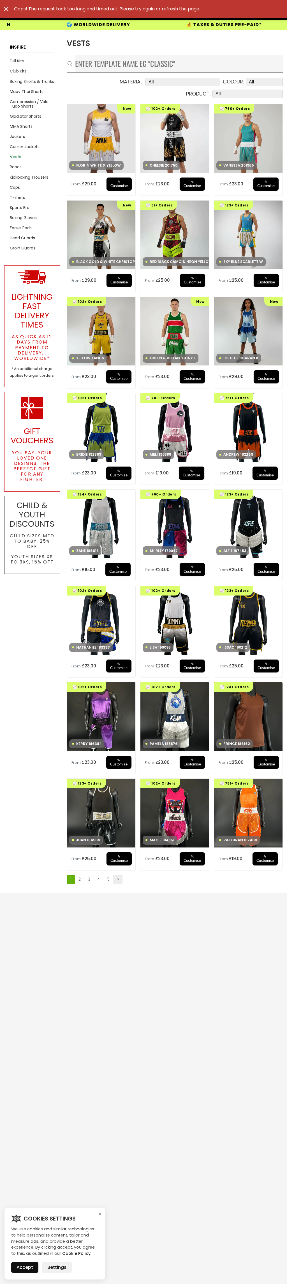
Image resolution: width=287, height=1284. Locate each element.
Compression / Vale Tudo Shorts (29, 104)
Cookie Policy (76, 1253)
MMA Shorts (21, 126)
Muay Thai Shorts (26, 91)
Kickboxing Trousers (29, 177)
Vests (15, 157)
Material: (132, 82)
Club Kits (18, 71)
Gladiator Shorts (25, 116)
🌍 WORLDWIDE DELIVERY (35, 24)
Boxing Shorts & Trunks (32, 81)
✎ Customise (119, 184)
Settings (56, 1267)
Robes (16, 167)
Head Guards (22, 238)
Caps (15, 187)
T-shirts (17, 197)
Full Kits (17, 61)
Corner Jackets (25, 146)
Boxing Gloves (23, 218)
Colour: (233, 82)
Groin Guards (22, 248)
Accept (25, 1267)
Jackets (17, 136)
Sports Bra (19, 207)
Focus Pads (21, 228)
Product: (198, 94)
